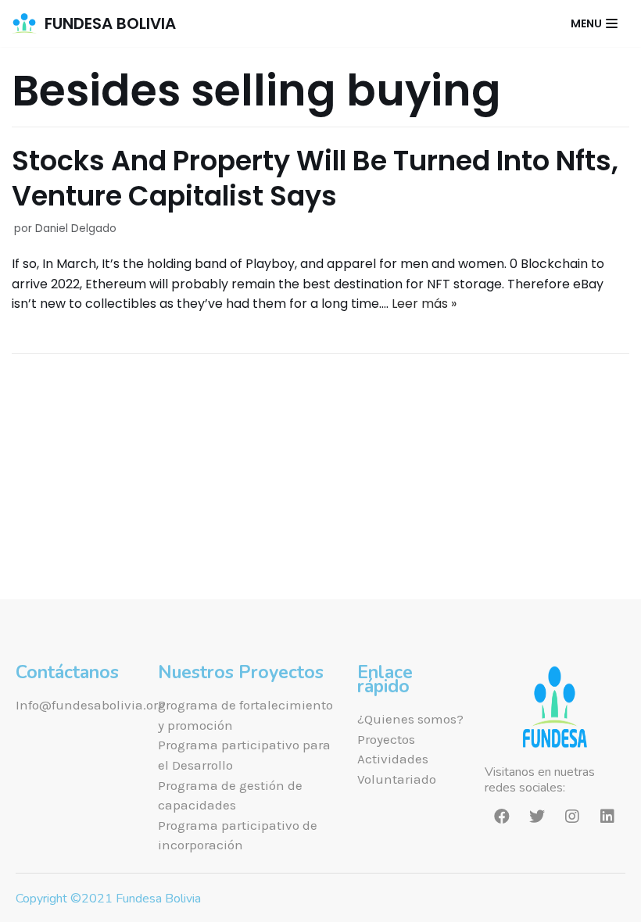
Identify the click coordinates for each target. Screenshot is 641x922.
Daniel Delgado (75, 228)
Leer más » (424, 304)
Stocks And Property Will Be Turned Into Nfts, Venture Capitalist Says (315, 178)
